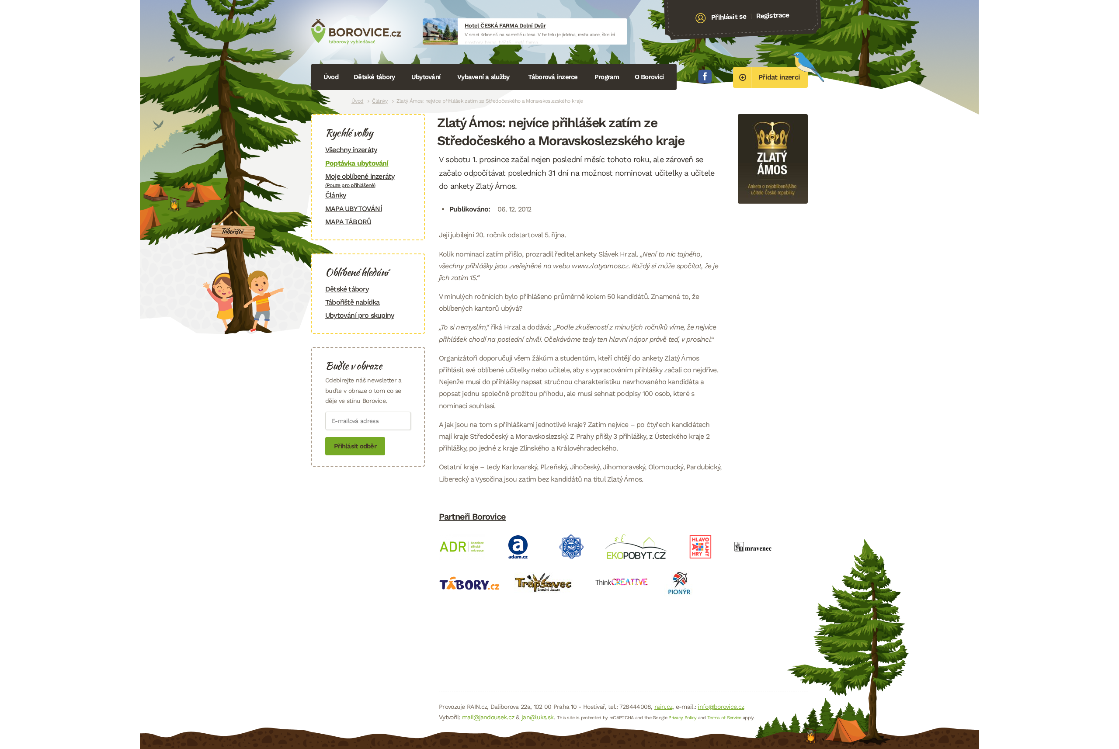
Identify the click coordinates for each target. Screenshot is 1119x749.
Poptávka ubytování (357, 163)
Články (379, 101)
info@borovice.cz (721, 706)
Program (606, 77)
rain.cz (663, 706)
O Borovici (649, 77)
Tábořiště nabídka (352, 302)
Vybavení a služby (483, 77)
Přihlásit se (729, 17)
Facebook (705, 76)
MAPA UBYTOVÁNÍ (353, 209)
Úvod (330, 77)
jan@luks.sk (537, 717)
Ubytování (425, 77)
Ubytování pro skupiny (359, 315)
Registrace (772, 15)
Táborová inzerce (553, 77)
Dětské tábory (374, 77)
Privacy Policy (682, 718)
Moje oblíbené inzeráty (359, 180)
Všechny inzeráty (351, 150)
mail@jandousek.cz (488, 717)
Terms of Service (724, 718)
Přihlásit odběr (355, 446)
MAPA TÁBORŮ (348, 222)
